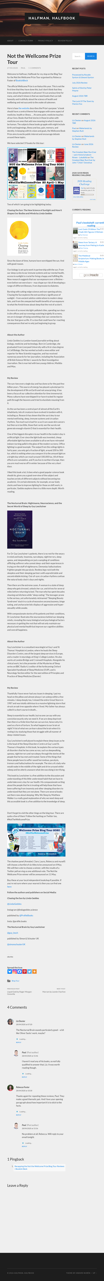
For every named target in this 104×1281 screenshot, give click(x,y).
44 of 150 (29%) (78, 197)
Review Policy (65, 41)
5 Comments (35, 68)
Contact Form (26, 41)
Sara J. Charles (79, 264)
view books (93, 199)
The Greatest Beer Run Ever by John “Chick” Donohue (83, 160)
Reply (18, 1042)
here (9, 886)
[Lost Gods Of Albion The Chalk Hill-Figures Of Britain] (75, 233)
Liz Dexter (20, 1021)
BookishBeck (22, 80)
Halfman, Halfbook (52, 18)
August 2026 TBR (80, 96)
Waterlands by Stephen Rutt (82, 129)
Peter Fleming (84, 248)
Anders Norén (83, 1273)
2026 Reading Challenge (84, 182)
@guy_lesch (12, 932)
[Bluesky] (9, 971)
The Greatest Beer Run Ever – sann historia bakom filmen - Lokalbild (84, 155)
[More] (34, 971)
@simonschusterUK (16, 944)
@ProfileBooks (26, 915)
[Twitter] (29, 971)
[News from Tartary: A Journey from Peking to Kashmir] (75, 248)
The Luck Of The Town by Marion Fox (83, 102)
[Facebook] (19, 971)
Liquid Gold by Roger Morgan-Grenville (19, 991)
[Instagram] (14, 971)
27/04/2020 (12, 68)
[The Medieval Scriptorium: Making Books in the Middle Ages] (75, 261)
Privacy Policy (45, 41)
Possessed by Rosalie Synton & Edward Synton (83, 76)
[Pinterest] (24, 971)
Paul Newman (84, 235)
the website (24, 108)
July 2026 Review (79, 82)
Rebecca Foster (22, 1087)
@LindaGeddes (14, 904)
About (10, 41)
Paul (23, 68)
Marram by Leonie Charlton (53, 990)
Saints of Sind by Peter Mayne (82, 89)
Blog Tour (15, 981)
